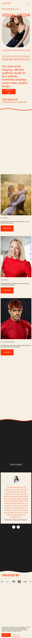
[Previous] (14, 527)
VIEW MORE (7, 228)
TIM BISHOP (6, 3)
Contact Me (8, 91)
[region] (16, 500)
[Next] (18, 527)
